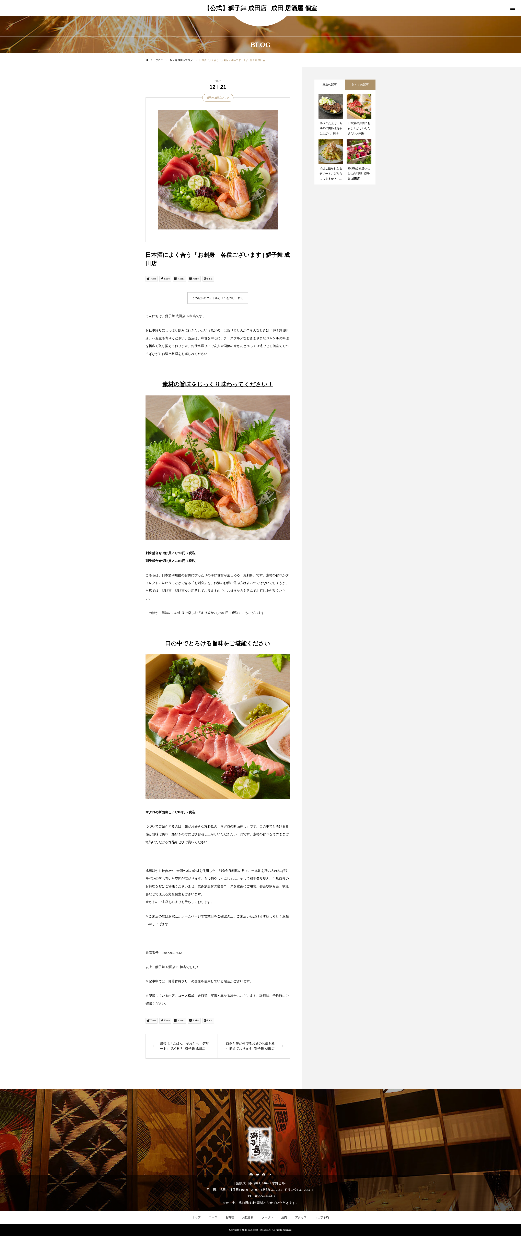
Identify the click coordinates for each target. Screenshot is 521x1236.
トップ (196, 1217)
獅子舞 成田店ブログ (218, 97)
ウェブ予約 (322, 1217)
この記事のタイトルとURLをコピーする (217, 298)
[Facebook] (263, 1174)
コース (213, 1217)
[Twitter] (257, 1174)
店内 (284, 1217)
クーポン (267, 1217)
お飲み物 (248, 1217)
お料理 (229, 1217)
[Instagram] (251, 1174)
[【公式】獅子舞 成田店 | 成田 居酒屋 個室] (260, 1145)
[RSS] (270, 1174)
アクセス (300, 1217)
